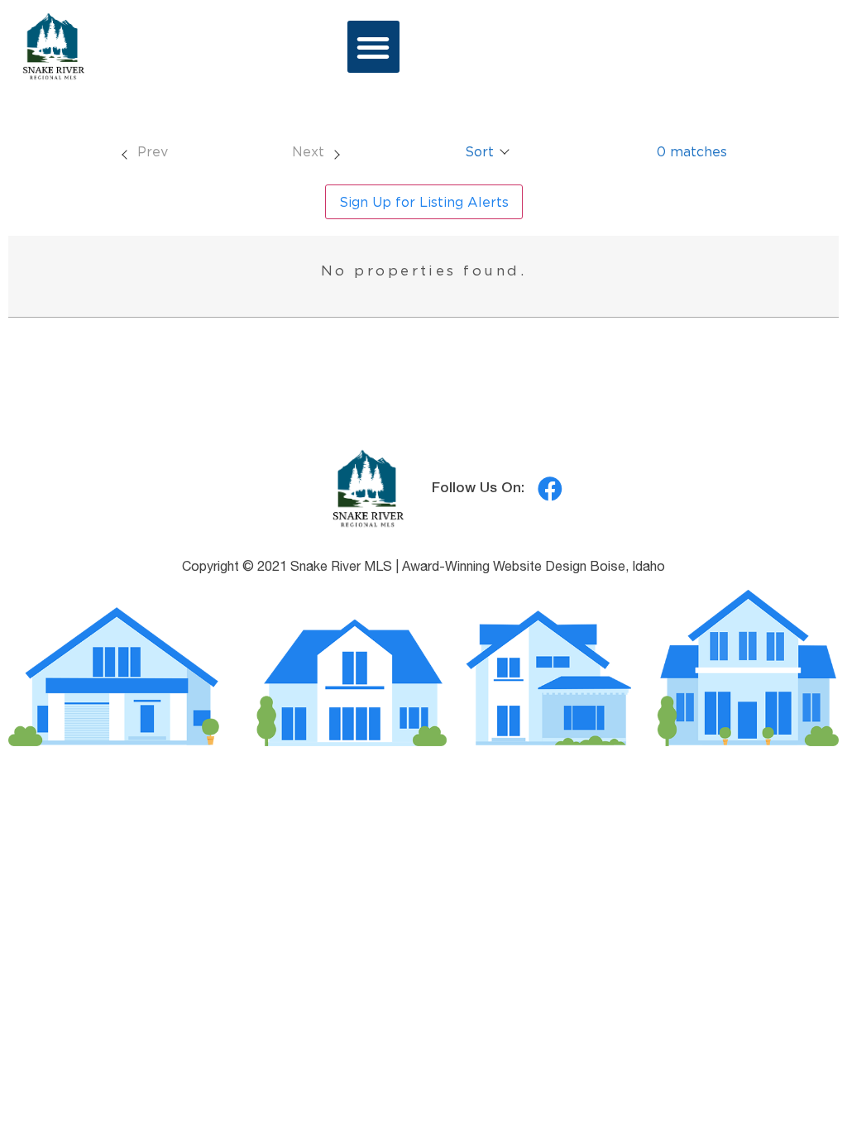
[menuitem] (143, 151)
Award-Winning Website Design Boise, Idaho (533, 568)
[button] (373, 47)
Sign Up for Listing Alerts (424, 201)
